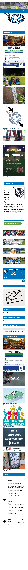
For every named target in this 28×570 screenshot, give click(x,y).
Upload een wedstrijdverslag (12, 223)
